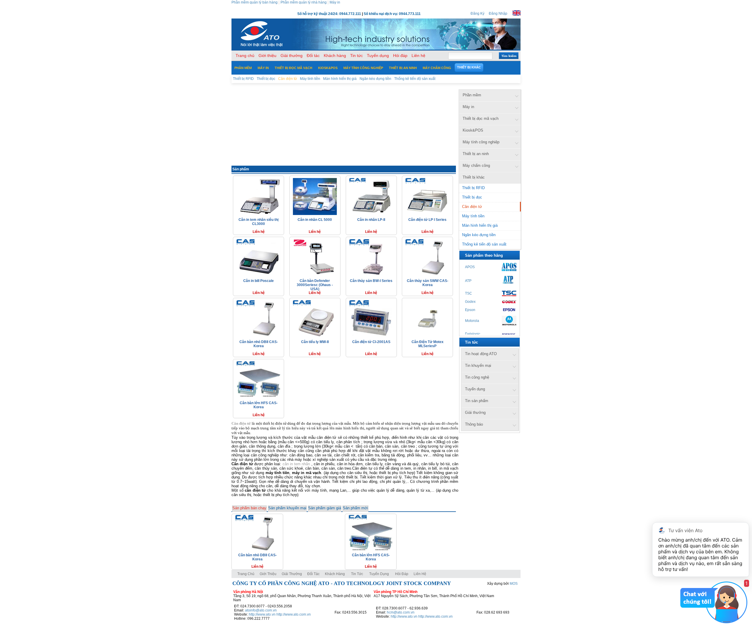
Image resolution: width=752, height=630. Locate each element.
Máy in (335, 2)
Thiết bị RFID (473, 188)
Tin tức (357, 574)
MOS (514, 584)
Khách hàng (335, 574)
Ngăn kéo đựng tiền (479, 235)
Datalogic (472, 334)
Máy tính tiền (473, 216)
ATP (468, 281)
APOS (470, 267)
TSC (468, 293)
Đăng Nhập (498, 13)
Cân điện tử (472, 206)
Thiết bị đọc (472, 197)
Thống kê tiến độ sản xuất (484, 244)
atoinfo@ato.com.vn (261, 610)
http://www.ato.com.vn (293, 614)
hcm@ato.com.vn (400, 612)
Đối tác (313, 574)
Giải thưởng (292, 574)
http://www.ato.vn (262, 614)
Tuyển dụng (379, 574)
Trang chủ (245, 574)
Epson (470, 310)
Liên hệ (420, 574)
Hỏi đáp (401, 574)
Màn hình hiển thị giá (480, 225)
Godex (470, 302)
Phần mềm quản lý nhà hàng (304, 2)
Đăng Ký (477, 13)
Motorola (472, 321)
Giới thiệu (268, 574)
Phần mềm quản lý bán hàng (254, 2)
